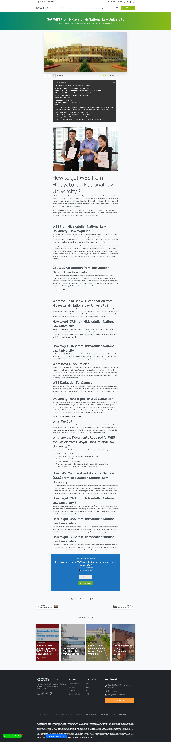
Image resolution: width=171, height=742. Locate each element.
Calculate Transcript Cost (56, 736)
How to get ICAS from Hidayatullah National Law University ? (73, 93)
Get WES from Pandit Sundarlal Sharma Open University (97, 649)
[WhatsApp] (133, 2)
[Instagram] (130, 2)
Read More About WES (60, 290)
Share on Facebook (80, 599)
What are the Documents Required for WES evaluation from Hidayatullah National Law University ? (85, 107)
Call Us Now (86, 577)
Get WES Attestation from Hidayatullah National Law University (74, 88)
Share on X (95, 599)
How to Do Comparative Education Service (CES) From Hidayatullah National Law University (82, 109)
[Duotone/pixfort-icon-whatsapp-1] (43, 693)
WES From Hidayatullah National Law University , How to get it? (74, 85)
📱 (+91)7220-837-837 (85, 570)
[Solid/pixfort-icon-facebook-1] (51, 693)
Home (61, 23)
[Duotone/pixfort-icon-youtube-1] (47, 693)
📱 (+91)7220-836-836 (85, 568)
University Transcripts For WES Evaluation (68, 102)
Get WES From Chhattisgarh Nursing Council (71, 651)
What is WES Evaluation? (63, 97)
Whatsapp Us (87, 583)
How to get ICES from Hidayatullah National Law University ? (74, 117)
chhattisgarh (69, 23)
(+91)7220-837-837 (116, 2)
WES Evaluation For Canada (64, 100)
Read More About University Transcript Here (67, 416)
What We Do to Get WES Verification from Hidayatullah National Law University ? (79, 90)
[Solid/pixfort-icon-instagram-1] (39, 693)
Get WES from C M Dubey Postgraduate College (123, 649)
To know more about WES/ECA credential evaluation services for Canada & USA (82, 119)
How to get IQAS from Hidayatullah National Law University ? (74, 114)
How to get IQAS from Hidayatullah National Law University (73, 95)
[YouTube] (127, 2)
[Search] (117, 8)
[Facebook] (124, 2)
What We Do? (60, 105)
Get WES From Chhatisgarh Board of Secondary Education (47, 649)
